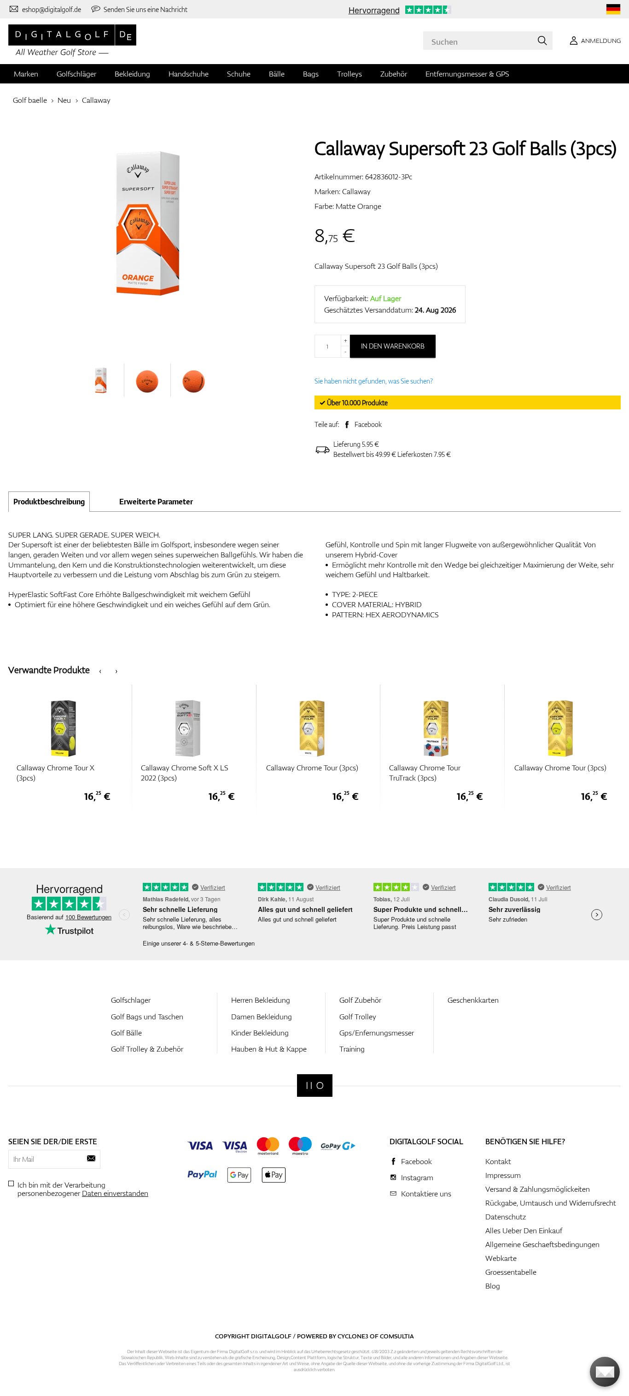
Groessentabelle (510, 1272)
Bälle (277, 74)
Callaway (96, 100)
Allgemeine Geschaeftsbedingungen (542, 1244)
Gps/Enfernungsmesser (376, 1033)
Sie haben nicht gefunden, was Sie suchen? (373, 381)
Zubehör (393, 74)
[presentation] (100, 670)
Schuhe (238, 74)
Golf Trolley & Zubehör (147, 1049)
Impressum (503, 1175)
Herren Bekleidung (260, 1000)
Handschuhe (189, 74)
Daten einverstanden (115, 1193)
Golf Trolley (357, 1017)
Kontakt (498, 1161)
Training (352, 1049)
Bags (311, 74)
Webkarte (501, 1258)
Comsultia (397, 1336)
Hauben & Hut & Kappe (269, 1049)
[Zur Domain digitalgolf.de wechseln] (613, 9)
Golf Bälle (126, 1033)
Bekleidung (132, 74)
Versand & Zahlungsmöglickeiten (537, 1189)
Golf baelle (30, 100)
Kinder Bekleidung (260, 1033)
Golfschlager (131, 1000)
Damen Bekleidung (261, 1017)
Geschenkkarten (473, 1000)
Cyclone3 (353, 1336)
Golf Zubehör (360, 1000)
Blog (492, 1286)
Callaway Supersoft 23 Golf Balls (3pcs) (376, 266)
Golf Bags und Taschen (147, 1017)
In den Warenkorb (393, 346)
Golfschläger (76, 74)
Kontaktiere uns (426, 1194)
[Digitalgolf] (314, 1085)
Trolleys (349, 74)
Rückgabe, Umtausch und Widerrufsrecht (550, 1203)
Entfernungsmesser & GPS (467, 74)
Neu (64, 100)
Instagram (417, 1177)
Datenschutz (505, 1217)
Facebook (368, 424)
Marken (26, 74)
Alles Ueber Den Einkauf (523, 1230)
